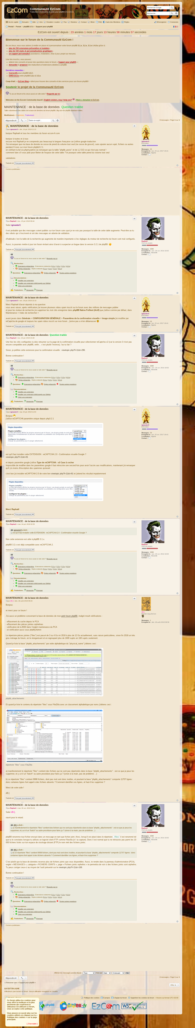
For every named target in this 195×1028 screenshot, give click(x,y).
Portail (11, 26)
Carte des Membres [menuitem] (113, 22)
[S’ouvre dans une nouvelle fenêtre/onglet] (48, 1010)
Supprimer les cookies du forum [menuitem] (142, 998)
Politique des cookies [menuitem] (91, 998)
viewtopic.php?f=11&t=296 (73, 350)
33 (151, 149)
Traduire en (10, 163)
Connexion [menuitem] (174, 22)
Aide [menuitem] (34, 22)
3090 (152, 249)
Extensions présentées (26, 266)
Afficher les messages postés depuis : (68, 973)
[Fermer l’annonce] (177, 39)
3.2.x (58, 266)
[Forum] (17, 11)
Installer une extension (26, 280)
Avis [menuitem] (41, 22)
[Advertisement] (92, 193)
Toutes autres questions (67, 273)
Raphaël (145, 241)
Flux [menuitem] (65, 22)
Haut (177, 165)
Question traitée (72, 107)
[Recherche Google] (172, 7)
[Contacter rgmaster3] (149, 154)
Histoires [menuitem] (74, 22)
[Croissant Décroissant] (118, 973)
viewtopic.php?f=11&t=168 (70, 867)
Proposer (39, 290)
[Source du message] (11, 533)
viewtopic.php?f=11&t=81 (17, 457)
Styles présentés (24, 268)
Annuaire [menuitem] (25, 22)
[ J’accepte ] (32, 1024)
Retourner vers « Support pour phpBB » (20, 982)
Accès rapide (13, 22)
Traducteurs (29, 115)
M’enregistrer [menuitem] (162, 22)
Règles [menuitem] (126, 22)
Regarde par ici (52, 258)
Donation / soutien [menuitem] (53, 22)
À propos (106, 998)
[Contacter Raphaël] (149, 254)
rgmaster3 (145, 141)
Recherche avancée (176, 13)
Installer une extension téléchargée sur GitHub (34, 283)
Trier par (99, 973)
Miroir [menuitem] (92, 22)
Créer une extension (25, 286)
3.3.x (63, 266)
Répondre (10, 120)
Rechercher (172, 13)
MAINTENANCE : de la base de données (32, 107)
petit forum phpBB (69, 616)
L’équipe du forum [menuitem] (120, 998)
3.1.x (53, 266)
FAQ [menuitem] (100, 22)
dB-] (143, 612)
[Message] (6, 129)
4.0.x (68, 266)
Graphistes (20, 115)
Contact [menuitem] (84, 22)
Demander (30, 290)
